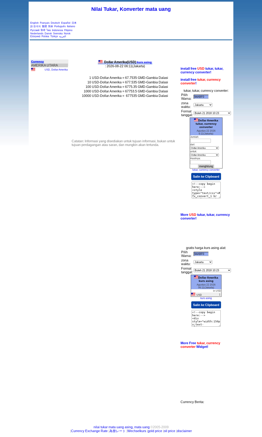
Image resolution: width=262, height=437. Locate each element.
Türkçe (54, 36)
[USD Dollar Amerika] (33, 70)
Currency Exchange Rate (89, 431)
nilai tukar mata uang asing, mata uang (122, 427)
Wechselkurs (136, 431)
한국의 (37, 26)
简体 (50, 26)
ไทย (48, 30)
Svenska (58, 33)
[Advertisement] (157, 29)
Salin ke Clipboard (206, 176)
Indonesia (57, 30)
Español (65, 22)
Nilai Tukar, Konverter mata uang (131, 9)
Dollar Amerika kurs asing (208, 279)
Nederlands (36, 33)
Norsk (67, 33)
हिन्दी (43, 30)
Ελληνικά (35, 36)
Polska (45, 36)
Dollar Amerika (59, 69)
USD (47, 69)
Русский (35, 30)
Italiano (71, 26)
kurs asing (128, 62)
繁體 (44, 26)
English (34, 22)
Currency (37, 61)
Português (60, 26)
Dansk (48, 33)
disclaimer (184, 431)
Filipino (68, 30)
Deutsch (55, 22)
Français (45, 22)
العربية (62, 36)
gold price (155, 431)
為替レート (117, 431)
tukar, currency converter (206, 169)
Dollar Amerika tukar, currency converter (207, 124)
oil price (169, 431)
